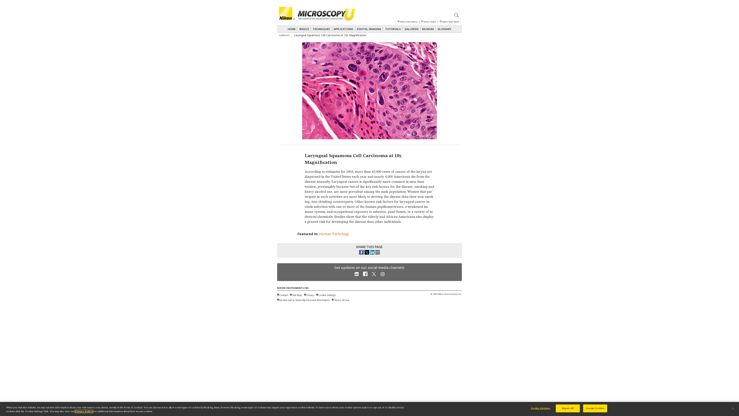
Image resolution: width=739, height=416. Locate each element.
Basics (304, 29)
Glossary (444, 29)
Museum (428, 29)
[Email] (377, 253)
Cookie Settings (540, 408)
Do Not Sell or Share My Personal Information (304, 300)
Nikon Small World (450, 21)
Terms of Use (341, 300)
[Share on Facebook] (361, 253)
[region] (369, 409)
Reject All (568, 408)
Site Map (297, 295)
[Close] (733, 408)
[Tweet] (366, 253)
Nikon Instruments (408, 21)
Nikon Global (430, 21)
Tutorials (393, 29)
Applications (343, 29)
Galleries (411, 29)
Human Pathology (334, 233)
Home (292, 29)
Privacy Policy (84, 411)
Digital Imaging (369, 29)
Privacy (310, 295)
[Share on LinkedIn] (372, 253)
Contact (283, 295)
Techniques (321, 29)
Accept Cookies (595, 408)
